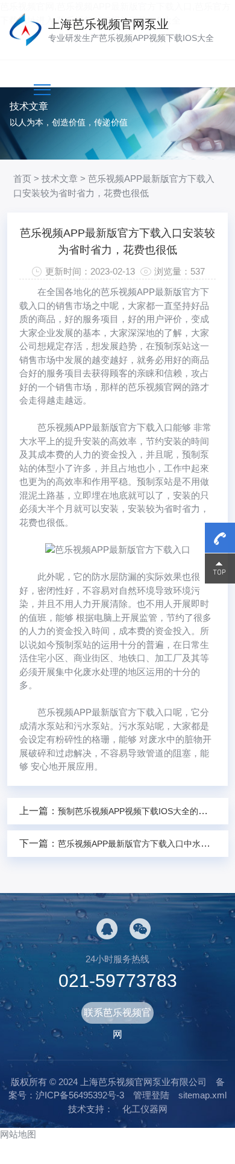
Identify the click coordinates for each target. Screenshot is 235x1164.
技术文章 (60, 178)
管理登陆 (151, 1095)
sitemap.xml (202, 1095)
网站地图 (18, 1134)
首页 (22, 178)
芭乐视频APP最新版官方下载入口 (105, 427)
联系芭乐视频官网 (117, 1015)
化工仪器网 (145, 1109)
